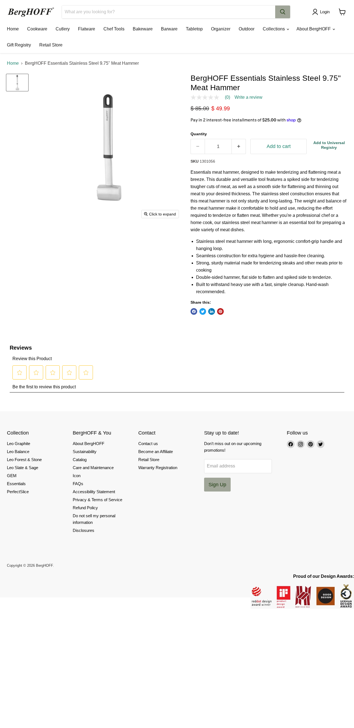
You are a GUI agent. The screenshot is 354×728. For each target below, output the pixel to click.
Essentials (16, 483)
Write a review (248, 97)
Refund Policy (85, 507)
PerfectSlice (18, 491)
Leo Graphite (18, 443)
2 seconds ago (329, 145)
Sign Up (217, 484)
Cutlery (63, 29)
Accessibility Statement (94, 491)
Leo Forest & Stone (24, 459)
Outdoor (246, 29)
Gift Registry (19, 45)
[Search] (282, 12)
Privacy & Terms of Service (97, 499)
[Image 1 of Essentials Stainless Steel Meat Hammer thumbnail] (17, 82)
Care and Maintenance (93, 467)
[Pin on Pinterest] (220, 311)
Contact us (148, 443)
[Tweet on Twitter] (202, 311)
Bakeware (143, 29)
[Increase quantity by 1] (239, 146)
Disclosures (83, 530)
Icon (76, 475)
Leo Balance (18, 451)
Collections (274, 29)
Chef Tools (113, 29)
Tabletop (194, 29)
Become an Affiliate (155, 451)
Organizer (220, 29)
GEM (12, 475)
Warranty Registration (157, 467)
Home (13, 29)
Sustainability (85, 451)
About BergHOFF (314, 29)
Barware (169, 29)
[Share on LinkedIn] (211, 311)
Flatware (86, 29)
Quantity (199, 134)
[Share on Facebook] (194, 311)
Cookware (37, 29)
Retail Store (51, 45)
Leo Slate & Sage (22, 467)
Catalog (80, 459)
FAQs (78, 483)
